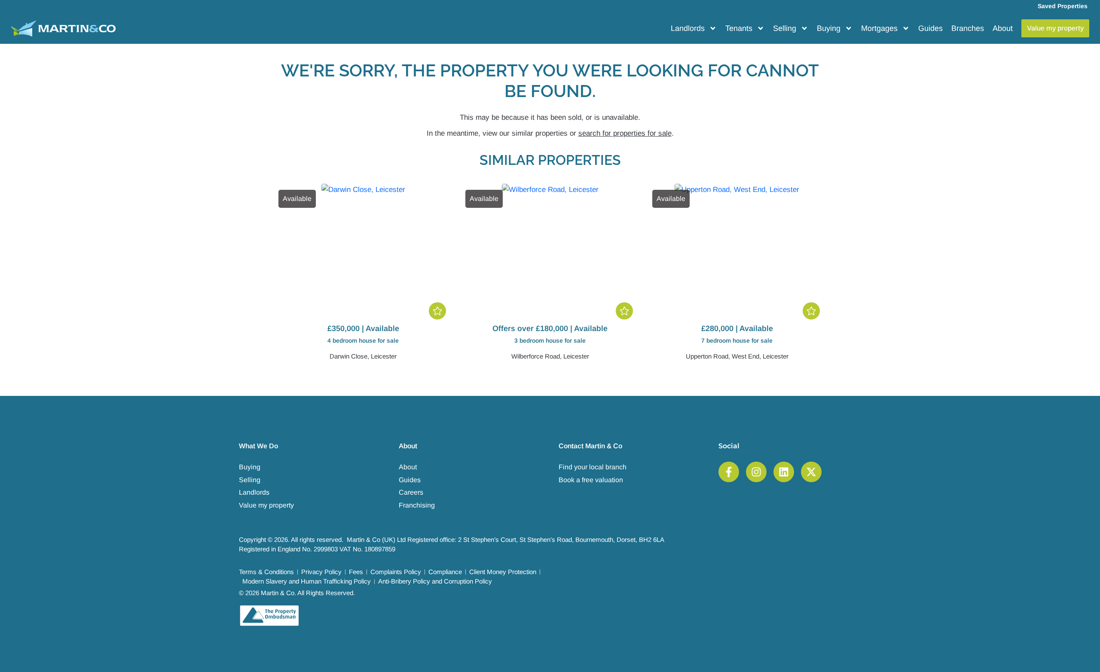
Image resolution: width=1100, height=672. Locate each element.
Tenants (738, 28)
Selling (784, 28)
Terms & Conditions (266, 571)
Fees (356, 571)
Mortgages (879, 28)
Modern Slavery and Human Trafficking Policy (306, 581)
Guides (930, 28)
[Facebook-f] (728, 472)
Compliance (445, 571)
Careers (411, 492)
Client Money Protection (502, 571)
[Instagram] (756, 472)
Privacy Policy (321, 571)
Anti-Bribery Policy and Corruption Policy (435, 581)
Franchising (417, 505)
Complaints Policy (395, 571)
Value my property (266, 505)
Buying (828, 28)
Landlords (688, 28)
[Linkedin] (783, 472)
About (1003, 28)
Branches (967, 28)
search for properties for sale (625, 133)
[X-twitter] (811, 472)
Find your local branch (592, 467)
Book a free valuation (591, 479)
